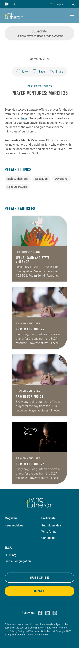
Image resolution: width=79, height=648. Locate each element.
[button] (73, 4)
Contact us (48, 538)
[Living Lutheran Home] (14, 15)
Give (49, 4)
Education (41, 178)
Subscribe (39, 577)
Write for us (48, 531)
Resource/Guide (17, 186)
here (24, 118)
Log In (60, 4)
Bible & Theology (17, 178)
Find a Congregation (18, 561)
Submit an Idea (51, 525)
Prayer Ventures (39, 86)
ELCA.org (10, 555)
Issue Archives (14, 525)
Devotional (61, 178)
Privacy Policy (17, 631)
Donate (40, 591)
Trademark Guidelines (40, 631)
